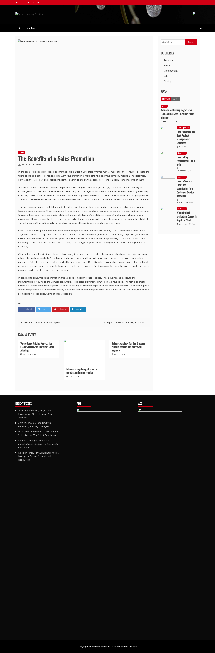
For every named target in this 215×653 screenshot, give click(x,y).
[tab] (166, 99)
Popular (166, 98)
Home (18, 2)
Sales (21, 152)
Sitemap (27, 2)
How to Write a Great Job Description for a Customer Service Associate (185, 188)
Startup (167, 81)
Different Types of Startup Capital (42, 322)
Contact (36, 2)
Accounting (169, 60)
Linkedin (78, 309)
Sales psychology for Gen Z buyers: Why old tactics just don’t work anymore (129, 346)
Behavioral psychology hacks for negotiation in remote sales (82, 370)
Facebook (27, 309)
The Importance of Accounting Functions (123, 322)
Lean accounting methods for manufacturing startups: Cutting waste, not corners (38, 444)
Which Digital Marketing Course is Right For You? (187, 216)
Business (168, 65)
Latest (175, 98)
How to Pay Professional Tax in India (186, 160)
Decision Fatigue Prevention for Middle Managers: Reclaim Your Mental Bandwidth (38, 456)
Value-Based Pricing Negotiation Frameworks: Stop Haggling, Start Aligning (37, 346)
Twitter (44, 309)
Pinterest (61, 309)
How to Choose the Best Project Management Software (186, 137)
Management (171, 70)
